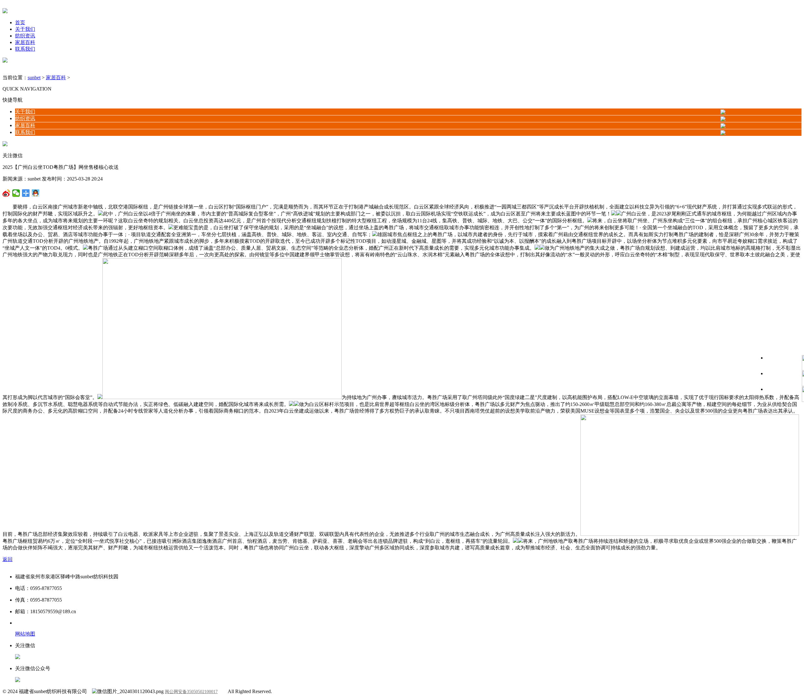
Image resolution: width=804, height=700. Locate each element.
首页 (20, 22)
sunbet (34, 77)
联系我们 (25, 49)
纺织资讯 (25, 35)
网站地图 (25, 633)
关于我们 (25, 29)
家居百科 (25, 42)
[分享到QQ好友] (26, 193)
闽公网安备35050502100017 (191, 691)
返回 (8, 559)
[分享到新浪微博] (16, 193)
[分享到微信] (6, 193)
